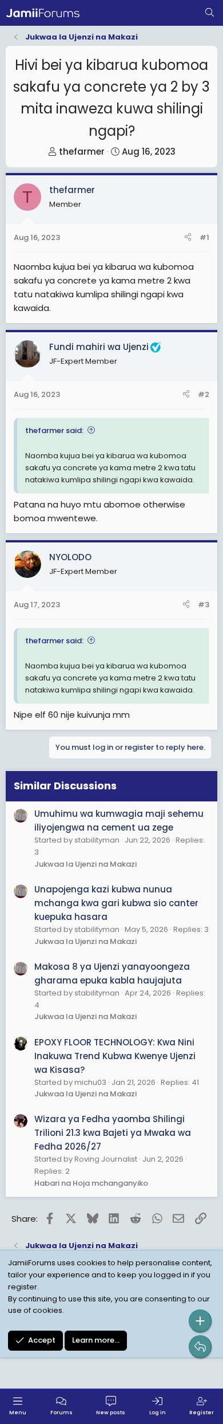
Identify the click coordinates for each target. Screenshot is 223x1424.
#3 (203, 604)
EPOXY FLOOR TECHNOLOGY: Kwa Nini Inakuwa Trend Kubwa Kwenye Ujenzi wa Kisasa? (115, 1056)
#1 (204, 237)
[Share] (188, 238)
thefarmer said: (54, 430)
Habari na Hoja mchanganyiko (91, 1183)
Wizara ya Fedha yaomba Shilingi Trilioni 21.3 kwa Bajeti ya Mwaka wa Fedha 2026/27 (112, 1132)
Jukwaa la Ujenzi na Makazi (85, 864)
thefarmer (82, 151)
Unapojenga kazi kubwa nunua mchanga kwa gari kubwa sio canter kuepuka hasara (116, 903)
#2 (203, 394)
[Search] (209, 13)
